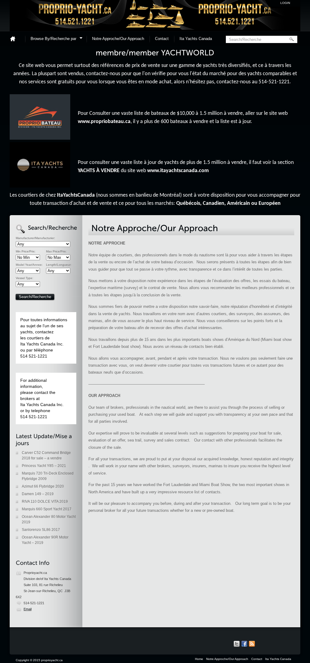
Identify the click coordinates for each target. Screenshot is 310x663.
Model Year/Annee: (29, 264)
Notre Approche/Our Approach (118, 38)
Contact (162, 38)
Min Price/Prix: (25, 251)
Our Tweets (237, 644)
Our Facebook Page (244, 644)
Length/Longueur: (58, 264)
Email (27, 609)
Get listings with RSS (252, 644)
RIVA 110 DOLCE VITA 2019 (45, 501)
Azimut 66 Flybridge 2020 (43, 486)
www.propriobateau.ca (104, 122)
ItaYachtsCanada (76, 195)
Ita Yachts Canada (196, 38)
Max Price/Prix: (56, 251)
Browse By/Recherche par (51, 39)
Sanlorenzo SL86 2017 (41, 530)
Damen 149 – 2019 (38, 494)
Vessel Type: (24, 278)
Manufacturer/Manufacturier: (35, 238)
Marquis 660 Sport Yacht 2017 (46, 509)
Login (285, 3)
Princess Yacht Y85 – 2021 (44, 466)
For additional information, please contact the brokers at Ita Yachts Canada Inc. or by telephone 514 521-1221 (42, 398)
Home (15, 38)
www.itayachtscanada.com (178, 171)
